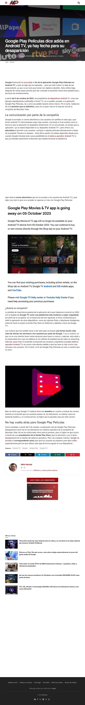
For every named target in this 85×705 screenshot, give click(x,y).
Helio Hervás (12, 56)
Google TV (43, 448)
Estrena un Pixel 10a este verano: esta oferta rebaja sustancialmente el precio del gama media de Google (48, 553)
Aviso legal (37, 682)
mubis (54, 688)
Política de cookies (57, 682)
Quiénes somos (12, 682)
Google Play (34, 448)
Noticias (42, 56)
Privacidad (46, 682)
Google (25, 448)
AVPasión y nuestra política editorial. (46, 470)
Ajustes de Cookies (70, 682)
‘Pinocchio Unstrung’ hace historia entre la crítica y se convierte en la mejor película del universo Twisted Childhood (49, 542)
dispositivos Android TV (60, 98)
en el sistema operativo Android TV (59, 135)
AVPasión (44, 695)
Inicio (6, 62)
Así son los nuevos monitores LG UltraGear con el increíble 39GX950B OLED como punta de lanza (49, 576)
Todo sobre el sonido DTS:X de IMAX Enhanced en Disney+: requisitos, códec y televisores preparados (48, 565)
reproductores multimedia (22, 101)
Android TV (16, 448)
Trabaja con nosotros (25, 682)
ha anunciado (26, 82)
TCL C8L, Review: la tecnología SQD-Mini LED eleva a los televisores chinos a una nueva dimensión (49, 587)
